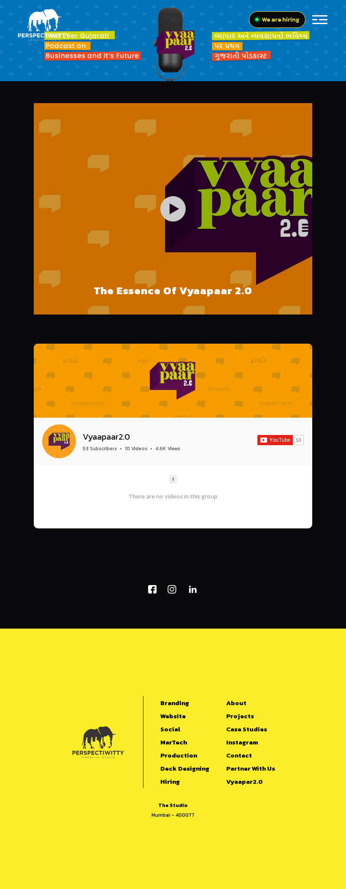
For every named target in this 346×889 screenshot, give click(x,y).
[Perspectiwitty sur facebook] (152, 589)
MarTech (173, 742)
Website (173, 716)
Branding (174, 703)
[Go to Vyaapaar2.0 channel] (59, 441)
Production (178, 755)
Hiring (170, 781)
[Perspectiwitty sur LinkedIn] (192, 589)
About (236, 703)
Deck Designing (184, 768)
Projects (240, 716)
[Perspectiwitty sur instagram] (172, 589)
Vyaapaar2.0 (106, 436)
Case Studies (246, 729)
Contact (239, 755)
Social (170, 729)
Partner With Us (250, 768)
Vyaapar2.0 (244, 781)
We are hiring (280, 19)
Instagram (242, 742)
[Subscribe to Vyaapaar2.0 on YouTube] (280, 440)
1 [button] (173, 479)
